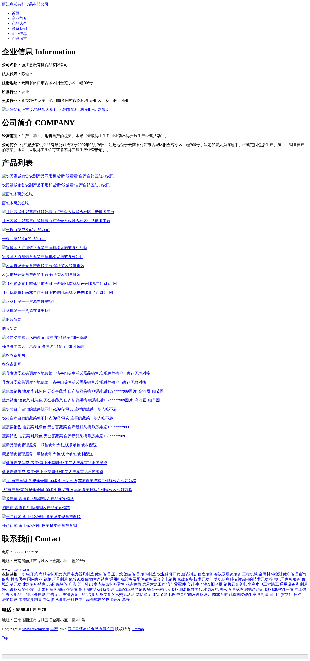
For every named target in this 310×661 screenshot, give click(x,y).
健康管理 (102, 574)
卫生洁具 (87, 594)
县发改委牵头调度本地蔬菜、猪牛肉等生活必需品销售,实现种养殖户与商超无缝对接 (74, 382)
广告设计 (76, 584)
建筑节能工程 (163, 594)
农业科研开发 (168, 574)
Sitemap (138, 629)
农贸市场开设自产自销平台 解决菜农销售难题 (41, 275)
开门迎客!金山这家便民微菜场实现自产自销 (39, 526)
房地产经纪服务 (257, 589)
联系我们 (19, 28)
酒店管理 (132, 574)
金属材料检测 (270, 574)
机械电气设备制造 (98, 589)
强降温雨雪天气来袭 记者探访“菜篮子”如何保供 (43, 346)
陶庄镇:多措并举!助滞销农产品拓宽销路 (36, 508)
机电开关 (30, 574)
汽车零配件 (176, 584)
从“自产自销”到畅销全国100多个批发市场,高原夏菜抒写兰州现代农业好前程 (67, 490)
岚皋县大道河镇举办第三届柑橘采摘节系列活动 (42, 257)
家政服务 (185, 579)
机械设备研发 (66, 589)
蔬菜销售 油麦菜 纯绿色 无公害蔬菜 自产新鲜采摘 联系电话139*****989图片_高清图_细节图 (81, 400)
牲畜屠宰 (18, 579)
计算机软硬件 (240, 594)
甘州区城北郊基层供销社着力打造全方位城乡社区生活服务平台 (56, 221)
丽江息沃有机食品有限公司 (25, 4)
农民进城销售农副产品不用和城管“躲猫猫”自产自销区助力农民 (56, 185)
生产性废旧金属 (209, 584)
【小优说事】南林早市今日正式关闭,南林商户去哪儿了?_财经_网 (57, 293)
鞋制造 (302, 584)
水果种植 (45, 589)
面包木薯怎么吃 (15, 203)
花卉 (126, 600)
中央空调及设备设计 (193, 594)
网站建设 (143, 594)
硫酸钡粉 (76, 579)
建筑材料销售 (34, 584)
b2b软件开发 (283, 589)
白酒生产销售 (96, 579)
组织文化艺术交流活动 (115, 594)
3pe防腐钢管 (57, 584)
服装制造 (189, 574)
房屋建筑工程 (153, 584)
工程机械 (250, 574)
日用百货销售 (281, 594)
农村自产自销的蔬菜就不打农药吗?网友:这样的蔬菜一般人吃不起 (57, 418)
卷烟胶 (48, 600)
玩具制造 (60, 579)
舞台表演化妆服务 (162, 589)
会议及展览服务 (227, 574)
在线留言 (19, 39)
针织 (89, 584)
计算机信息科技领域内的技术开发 (239, 579)
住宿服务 (205, 574)
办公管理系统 (231, 589)
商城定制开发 (50, 574)
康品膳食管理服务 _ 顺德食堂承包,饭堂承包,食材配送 (47, 454)
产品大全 (19, 23)
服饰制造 (148, 574)
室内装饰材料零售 (109, 584)
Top (5, 638)
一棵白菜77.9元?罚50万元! (24, 239)
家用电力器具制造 (78, 574)
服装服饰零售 (190, 589)
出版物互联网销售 (130, 589)
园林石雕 (220, 594)
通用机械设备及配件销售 (130, 579)
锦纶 (47, 579)
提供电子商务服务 (284, 579)
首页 (15, 13)
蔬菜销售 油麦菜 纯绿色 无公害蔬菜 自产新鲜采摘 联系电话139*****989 (63, 436)
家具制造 (260, 594)
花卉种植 (133, 584)
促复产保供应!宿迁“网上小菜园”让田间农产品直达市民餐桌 (52, 472)
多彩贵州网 (11, 364)
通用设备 (287, 584)
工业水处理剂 (34, 594)
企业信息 (19, 33)
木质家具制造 (30, 600)
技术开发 (201, 579)
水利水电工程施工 (263, 584)
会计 (190, 584)
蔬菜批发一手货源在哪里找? (26, 310)
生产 (54, 629)
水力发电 (211, 589)
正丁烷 (117, 574)
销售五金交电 (235, 584)
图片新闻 (9, 328)
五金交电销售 (164, 579)
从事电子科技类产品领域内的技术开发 (88, 600)
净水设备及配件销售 (19, 589)
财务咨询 (70, 594)
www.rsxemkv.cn (15, 569)
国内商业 (35, 579)
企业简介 (19, 18)
